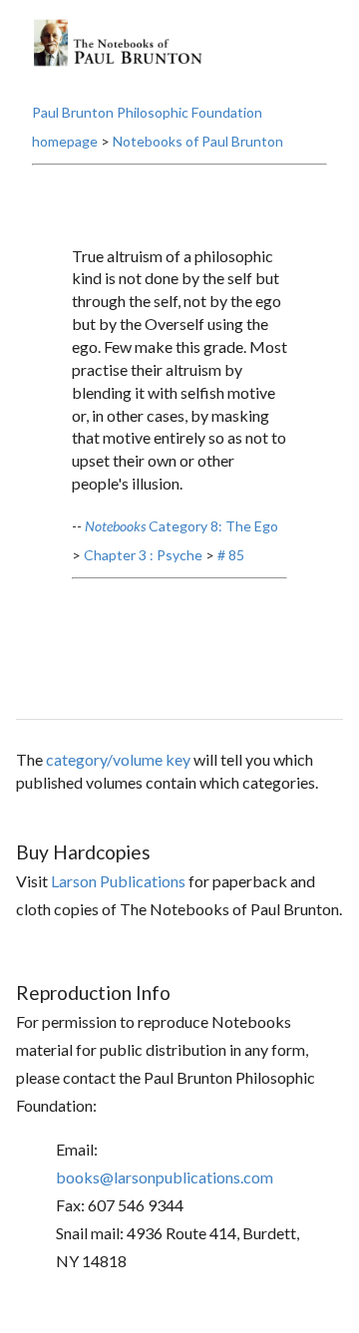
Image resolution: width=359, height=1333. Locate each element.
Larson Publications (118, 880)
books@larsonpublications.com (164, 1176)
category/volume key (118, 759)
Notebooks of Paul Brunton (198, 141)
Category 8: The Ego (181, 525)
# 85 (230, 554)
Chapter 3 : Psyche (143, 554)
